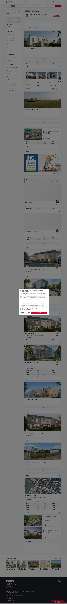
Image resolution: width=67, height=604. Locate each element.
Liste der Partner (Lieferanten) (25, 309)
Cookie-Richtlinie (29, 299)
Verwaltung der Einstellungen (25, 312)
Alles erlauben (39, 312)
